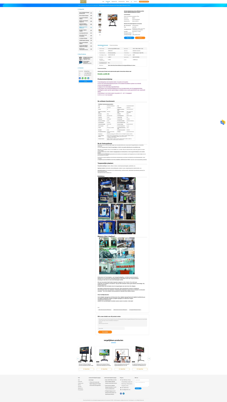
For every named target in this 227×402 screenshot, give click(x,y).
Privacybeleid (80, 389)
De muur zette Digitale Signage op (85, 21)
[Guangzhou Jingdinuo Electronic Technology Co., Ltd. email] (80, 78)
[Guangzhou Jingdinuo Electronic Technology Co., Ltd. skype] (88, 78)
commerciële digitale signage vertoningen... (85, 46)
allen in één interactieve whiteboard (105, 309)
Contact (85, 81)
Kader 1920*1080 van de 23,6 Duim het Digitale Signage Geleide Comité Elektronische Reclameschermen (111, 381)
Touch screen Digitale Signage (85, 18)
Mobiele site (80, 388)
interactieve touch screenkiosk (85, 36)
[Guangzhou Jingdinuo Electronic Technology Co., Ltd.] (83, 1)
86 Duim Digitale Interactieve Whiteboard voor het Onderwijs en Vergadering (87, 62)
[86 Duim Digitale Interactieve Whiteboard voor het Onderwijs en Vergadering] (81, 62)
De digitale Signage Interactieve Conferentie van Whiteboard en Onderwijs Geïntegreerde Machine (139, 365)
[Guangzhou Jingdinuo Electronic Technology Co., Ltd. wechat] (85, 78)
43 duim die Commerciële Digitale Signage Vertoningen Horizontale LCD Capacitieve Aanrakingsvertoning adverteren (95, 384)
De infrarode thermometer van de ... (85, 49)
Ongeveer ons (80, 383)
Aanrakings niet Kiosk (85, 33)
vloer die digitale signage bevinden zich (85, 13)
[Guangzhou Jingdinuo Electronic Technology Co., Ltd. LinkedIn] (124, 394)
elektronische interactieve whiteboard (120, 309)
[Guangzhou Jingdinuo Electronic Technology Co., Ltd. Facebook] (121, 394)
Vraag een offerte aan (144, 1)
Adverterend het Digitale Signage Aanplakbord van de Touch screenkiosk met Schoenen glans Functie (110, 387)
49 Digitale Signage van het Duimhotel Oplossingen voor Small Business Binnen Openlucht (110, 393)
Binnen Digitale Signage (85, 15)
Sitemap (79, 386)
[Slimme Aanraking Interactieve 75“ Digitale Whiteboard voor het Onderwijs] (122, 354)
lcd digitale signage (85, 38)
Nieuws (79, 384)
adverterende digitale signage (85, 43)
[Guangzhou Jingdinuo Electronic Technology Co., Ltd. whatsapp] (83, 78)
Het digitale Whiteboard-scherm (135, 309)
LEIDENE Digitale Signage (85, 40)
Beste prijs (129, 37)
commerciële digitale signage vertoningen (94, 378)
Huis (79, 379)
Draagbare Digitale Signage (85, 30)
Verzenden (105, 332)
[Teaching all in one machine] (112, 20)
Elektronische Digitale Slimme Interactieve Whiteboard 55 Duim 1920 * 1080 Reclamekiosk (104, 365)
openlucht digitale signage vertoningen (85, 24)
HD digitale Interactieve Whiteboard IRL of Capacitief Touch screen (87, 58)
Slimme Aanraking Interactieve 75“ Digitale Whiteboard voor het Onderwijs (122, 365)
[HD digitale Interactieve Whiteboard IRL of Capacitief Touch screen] (81, 58)
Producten (80, 381)
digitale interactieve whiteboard (85, 27)
